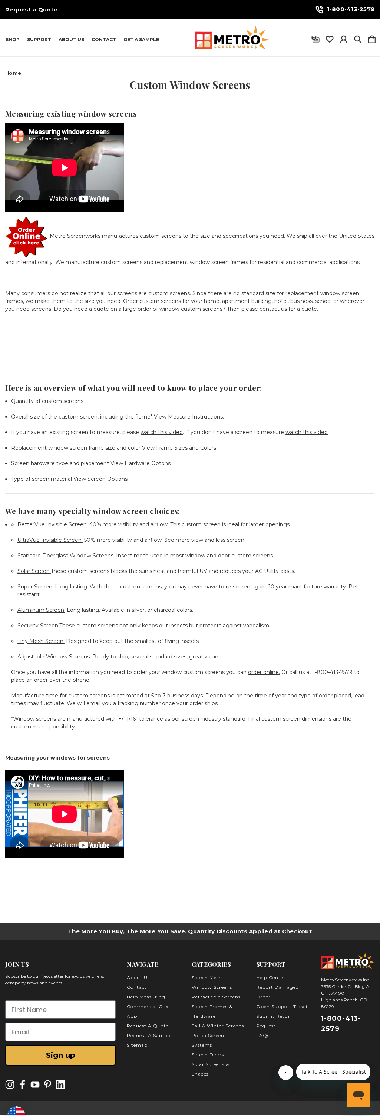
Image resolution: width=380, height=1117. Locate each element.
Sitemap (137, 1045)
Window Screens (212, 987)
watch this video (162, 432)
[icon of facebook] (22, 1084)
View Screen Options (100, 479)
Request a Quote (31, 9)
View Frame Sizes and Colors (179, 447)
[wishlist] (330, 38)
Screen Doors (208, 1054)
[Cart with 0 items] (372, 38)
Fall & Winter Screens (218, 1025)
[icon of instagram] (9, 1084)
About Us (71, 39)
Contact (104, 39)
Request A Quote (148, 1025)
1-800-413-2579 (351, 9)
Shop (13, 39)
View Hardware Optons (140, 463)
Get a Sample (141, 39)
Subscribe (313, 1095)
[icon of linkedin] (60, 1084)
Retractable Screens (216, 997)
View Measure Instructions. (189, 416)
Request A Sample (149, 1035)
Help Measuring (146, 997)
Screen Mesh (207, 977)
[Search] (358, 38)
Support (39, 39)
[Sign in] (344, 38)
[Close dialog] (362, 951)
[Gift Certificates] (315, 38)
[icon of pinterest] (47, 1084)
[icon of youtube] (35, 1084)
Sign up (60, 1055)
